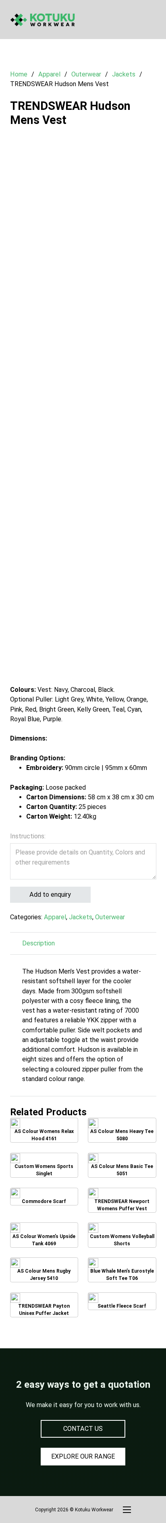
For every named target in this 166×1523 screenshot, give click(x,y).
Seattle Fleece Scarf (122, 1302)
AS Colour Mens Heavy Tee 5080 (122, 1130)
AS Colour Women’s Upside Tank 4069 (44, 1235)
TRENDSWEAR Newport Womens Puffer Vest (123, 1200)
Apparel (49, 74)
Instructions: (28, 836)
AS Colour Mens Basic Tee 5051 (122, 1165)
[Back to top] (138, 1499)
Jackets (123, 74)
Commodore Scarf (44, 1198)
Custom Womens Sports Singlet (44, 1165)
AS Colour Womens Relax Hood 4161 (44, 1130)
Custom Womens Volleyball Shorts (122, 1235)
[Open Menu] (152, 19)
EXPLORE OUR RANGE (83, 1456)
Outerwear (86, 74)
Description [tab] (38, 943)
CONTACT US (83, 1428)
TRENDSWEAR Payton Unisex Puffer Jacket (45, 1304)
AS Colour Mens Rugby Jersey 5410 (44, 1270)
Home (18, 74)
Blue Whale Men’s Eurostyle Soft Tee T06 (122, 1270)
